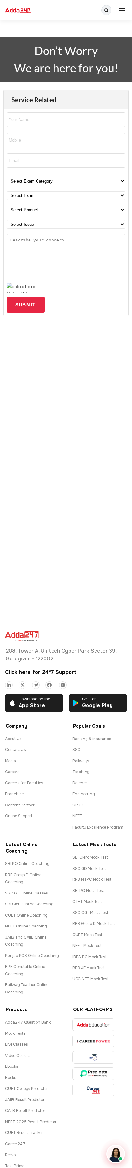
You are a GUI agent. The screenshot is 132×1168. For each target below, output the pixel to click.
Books (10, 1077)
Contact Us (15, 749)
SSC (76, 749)
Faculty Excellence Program (97, 827)
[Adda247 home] (18, 10)
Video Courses (18, 1055)
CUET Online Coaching (26, 915)
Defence (79, 783)
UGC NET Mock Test (90, 979)
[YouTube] (63, 685)
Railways (80, 761)
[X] (22, 685)
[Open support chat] (115, 1154)
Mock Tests (15, 1033)
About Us (13, 738)
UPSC (77, 805)
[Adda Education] (93, 1024)
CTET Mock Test (87, 901)
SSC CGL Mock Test (90, 912)
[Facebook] (49, 685)
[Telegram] (36, 685)
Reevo (10, 1154)
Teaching (81, 771)
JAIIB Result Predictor (25, 1099)
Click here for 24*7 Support (40, 672)
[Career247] (93, 1090)
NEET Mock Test (87, 945)
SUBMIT (25, 304)
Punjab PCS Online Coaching (32, 955)
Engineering (83, 793)
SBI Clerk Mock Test (90, 857)
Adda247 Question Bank (28, 1022)
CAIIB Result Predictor (25, 1110)
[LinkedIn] (9, 685)
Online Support (18, 816)
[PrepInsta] (93, 1073)
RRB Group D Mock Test (93, 923)
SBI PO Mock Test (88, 890)
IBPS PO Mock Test (89, 957)
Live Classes (16, 1044)
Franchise (14, 793)
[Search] (106, 10)
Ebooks (11, 1066)
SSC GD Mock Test (89, 868)
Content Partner (20, 805)
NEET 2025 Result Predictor (31, 1121)
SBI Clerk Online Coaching (29, 904)
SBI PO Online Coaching (27, 863)
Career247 (15, 1144)
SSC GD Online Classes (26, 893)
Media (10, 761)
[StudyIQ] (93, 1057)
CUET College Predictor (26, 1088)
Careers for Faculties (24, 783)
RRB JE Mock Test (88, 967)
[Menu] (122, 10)
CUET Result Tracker (24, 1132)
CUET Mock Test (87, 934)
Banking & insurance (91, 738)
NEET (77, 816)
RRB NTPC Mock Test (91, 879)
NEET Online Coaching (26, 926)
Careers (12, 771)
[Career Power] (93, 1041)
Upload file (18, 292)
